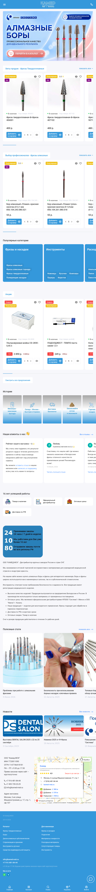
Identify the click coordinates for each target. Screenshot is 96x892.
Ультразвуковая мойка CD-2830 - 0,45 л (22, 344)
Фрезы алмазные (14, 265)
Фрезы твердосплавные (17, 273)
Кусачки (62, 273)
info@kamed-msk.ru (11, 859)
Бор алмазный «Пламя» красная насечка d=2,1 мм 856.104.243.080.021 (22, 207)
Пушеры (51, 278)
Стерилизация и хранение (13, 842)
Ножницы (51, 273)
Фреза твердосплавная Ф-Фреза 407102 (63, 118)
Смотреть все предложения (17, 380)
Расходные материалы (50, 842)
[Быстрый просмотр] (37, 135)
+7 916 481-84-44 (10, 863)
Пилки (91, 273)
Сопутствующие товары (50, 846)
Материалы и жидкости (50, 838)
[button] (7, 36)
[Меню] (4, 4)
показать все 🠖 (86, 68)
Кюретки (62, 278)
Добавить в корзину (12, 135)
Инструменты (55, 249)
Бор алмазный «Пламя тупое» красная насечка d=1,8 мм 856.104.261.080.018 (62, 207)
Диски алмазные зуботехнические (16, 838)
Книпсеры (73, 273)
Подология (45, 835)
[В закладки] (39, 76)
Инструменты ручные (11, 846)
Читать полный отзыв (56, 472)
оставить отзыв (22, 465)
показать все (84, 629)
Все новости (84, 712)
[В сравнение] (35, 76)
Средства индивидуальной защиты (16, 850)
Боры (5, 835)
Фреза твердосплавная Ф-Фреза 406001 (22, 118)
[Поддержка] (91, 4)
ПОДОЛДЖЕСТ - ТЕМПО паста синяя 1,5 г (62, 344)
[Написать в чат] (90, 879)
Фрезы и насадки (16, 249)
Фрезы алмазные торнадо (18, 269)
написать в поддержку (27, 468)
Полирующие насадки (16, 278)
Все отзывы (85, 434)
